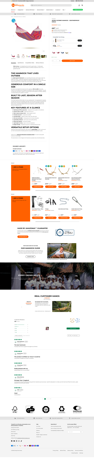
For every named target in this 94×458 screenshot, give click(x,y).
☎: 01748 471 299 (79, 0)
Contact (72, 0)
